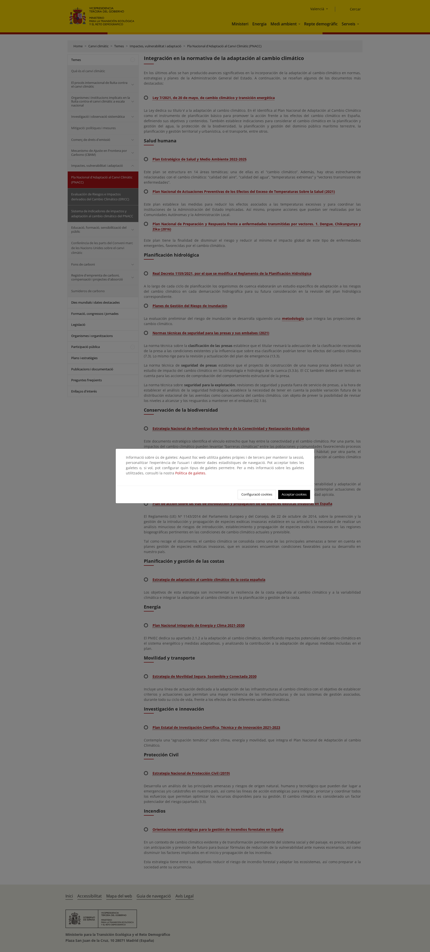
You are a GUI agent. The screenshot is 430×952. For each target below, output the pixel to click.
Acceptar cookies (294, 494)
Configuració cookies (256, 494)
